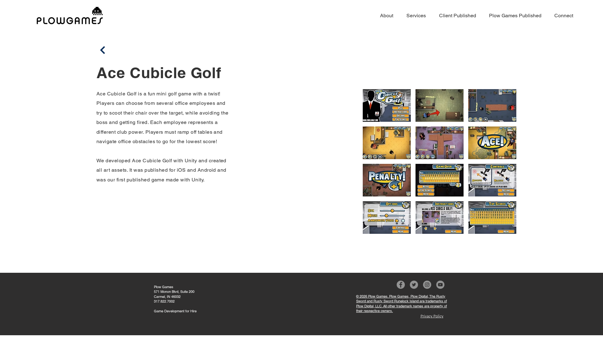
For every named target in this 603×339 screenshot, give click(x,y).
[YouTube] (440, 285)
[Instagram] (427, 285)
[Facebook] (401, 285)
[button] (387, 105)
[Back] (102, 50)
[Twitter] (414, 285)
